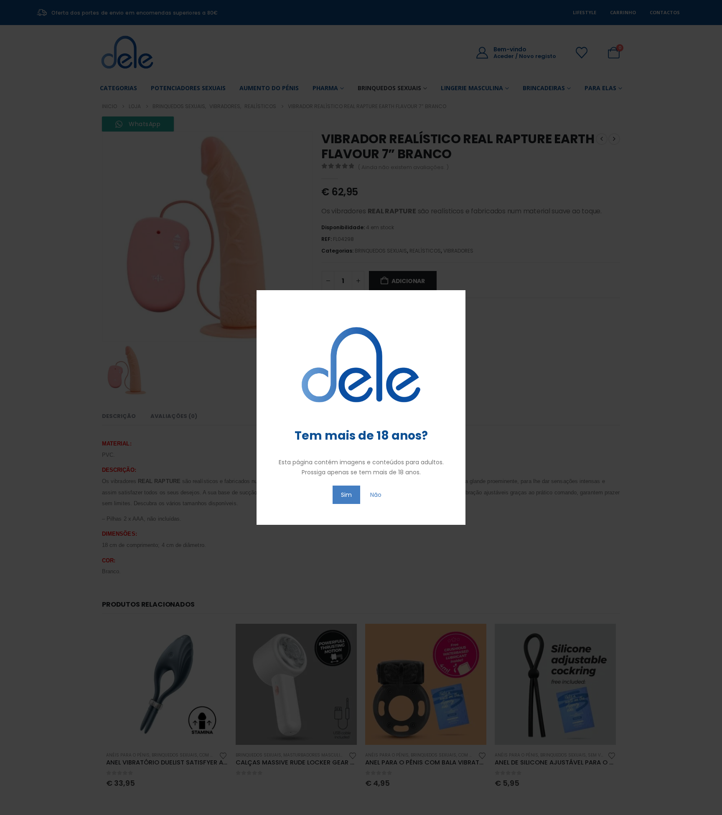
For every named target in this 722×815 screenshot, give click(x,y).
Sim (346, 495)
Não (375, 495)
